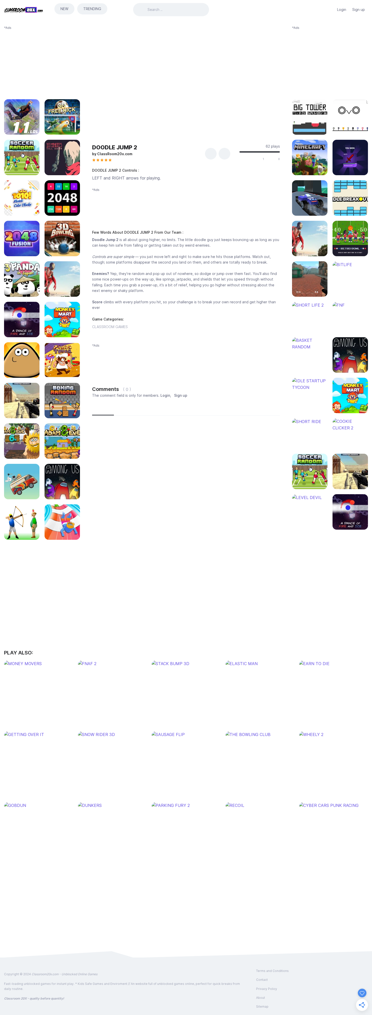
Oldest (154, 409)
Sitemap (262, 1006)
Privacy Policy (266, 989)
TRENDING (92, 9)
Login (341, 9)
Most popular (129, 409)
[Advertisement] (42, 61)
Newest (103, 409)
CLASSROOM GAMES (110, 327)
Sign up (358, 9)
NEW (64, 9)
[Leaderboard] (329, 9)
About (260, 998)
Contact (262, 980)
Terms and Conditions (272, 971)
